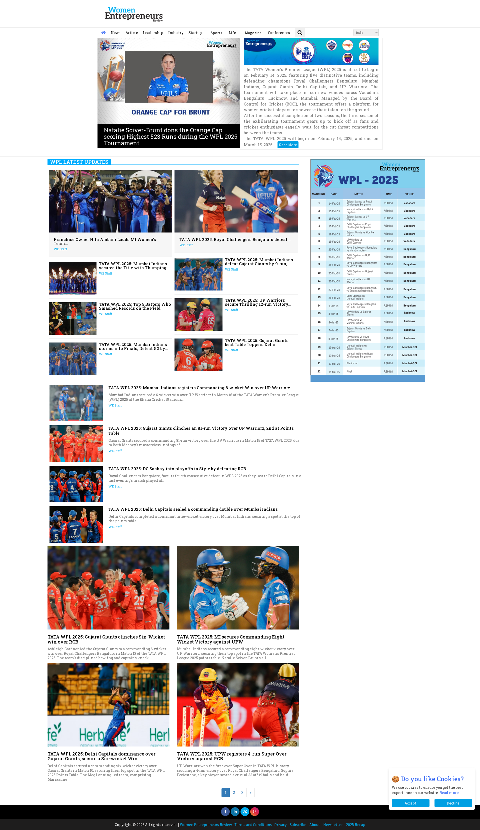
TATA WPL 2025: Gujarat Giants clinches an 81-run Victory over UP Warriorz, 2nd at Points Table (201, 431)
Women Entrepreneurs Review (206, 824)
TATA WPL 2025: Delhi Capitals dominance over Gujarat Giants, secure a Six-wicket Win (102, 756)
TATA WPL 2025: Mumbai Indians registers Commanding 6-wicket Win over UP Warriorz (199, 387)
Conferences (279, 32)
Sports (216, 32)
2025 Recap (355, 824)
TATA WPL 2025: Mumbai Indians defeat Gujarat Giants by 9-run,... (259, 261)
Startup (195, 32)
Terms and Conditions (253, 824)
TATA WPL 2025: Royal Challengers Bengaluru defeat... (235, 239)
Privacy (280, 824)
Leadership (153, 32)
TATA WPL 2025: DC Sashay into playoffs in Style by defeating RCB (177, 468)
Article (132, 32)
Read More (288, 144)
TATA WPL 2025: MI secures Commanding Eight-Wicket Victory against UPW (231, 639)
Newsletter (333, 824)
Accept (410, 803)
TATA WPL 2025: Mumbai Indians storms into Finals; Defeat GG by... (133, 346)
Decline (453, 803)
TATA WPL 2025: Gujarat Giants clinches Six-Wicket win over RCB (106, 639)
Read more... (450, 792)
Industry (176, 32)
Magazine (253, 32)
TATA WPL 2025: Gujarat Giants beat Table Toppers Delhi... (256, 342)
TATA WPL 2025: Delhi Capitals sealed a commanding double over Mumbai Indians (193, 509)
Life (232, 32)
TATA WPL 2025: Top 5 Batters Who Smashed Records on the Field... (135, 306)
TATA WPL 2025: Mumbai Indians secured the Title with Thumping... (134, 265)
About (315, 824)
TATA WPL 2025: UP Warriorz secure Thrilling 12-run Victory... (258, 302)
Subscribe (298, 824)
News (115, 32)
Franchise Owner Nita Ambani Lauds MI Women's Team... (105, 241)
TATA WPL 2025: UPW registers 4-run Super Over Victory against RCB (231, 756)
